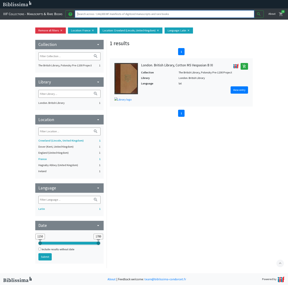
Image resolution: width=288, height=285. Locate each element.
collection (69, 44)
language (69, 188)
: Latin (179, 30)
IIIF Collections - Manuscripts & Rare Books (32, 14)
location (69, 119)
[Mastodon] (200, 4)
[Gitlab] (219, 4)
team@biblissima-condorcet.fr (165, 279)
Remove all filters (50, 30)
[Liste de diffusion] (182, 4)
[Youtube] (207, 4)
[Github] (213, 4)
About (271, 14)
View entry (239, 90)
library (69, 82)
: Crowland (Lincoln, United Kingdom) (131, 30)
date (69, 225)
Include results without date (58, 249)
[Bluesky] (194, 4)
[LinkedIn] (188, 4)
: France (82, 30)
